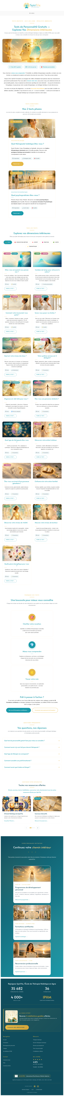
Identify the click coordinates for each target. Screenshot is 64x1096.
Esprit (35, 242)
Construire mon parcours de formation (45, 710)
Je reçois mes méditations (17, 1027)
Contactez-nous (6, 1060)
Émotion (45, 242)
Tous (7, 242)
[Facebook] (34, 1086)
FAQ (4, 1062)
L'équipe (5, 1048)
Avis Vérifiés (40, 1066)
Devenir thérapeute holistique (39, 1042)
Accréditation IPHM (7, 1051)
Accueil (4, 1039)
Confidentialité (39, 1089)
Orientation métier (21, 242)
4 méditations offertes (38, 1051)
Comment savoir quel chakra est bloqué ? (17, 767)
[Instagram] (38, 1086)
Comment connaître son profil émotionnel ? (17, 761)
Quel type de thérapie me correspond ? (16, 754)
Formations (5, 1042)
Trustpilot (35, 1066)
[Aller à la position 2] (32, 827)
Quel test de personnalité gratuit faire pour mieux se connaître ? (24, 741)
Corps (56, 242)
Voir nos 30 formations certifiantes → (18, 710)
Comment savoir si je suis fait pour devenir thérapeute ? (21, 747)
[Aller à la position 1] (31, 827)
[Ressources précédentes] (26, 828)
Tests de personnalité (38, 1048)
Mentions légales (25, 1089)
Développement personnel (9, 1045)
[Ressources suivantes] (38, 828)
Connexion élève (7, 1065)
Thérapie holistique (37, 1039)
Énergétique (32, 246)
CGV (33, 1089)
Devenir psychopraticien (38, 1045)
